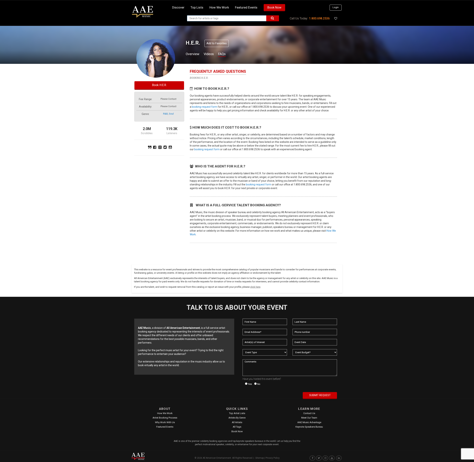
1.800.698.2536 (319, 18)
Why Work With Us (165, 422)
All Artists (237, 422)
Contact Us (309, 413)
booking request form (204, 106)
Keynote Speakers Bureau (309, 426)
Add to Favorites (216, 43)
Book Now (274, 7)
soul (171, 113)
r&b (165, 113)
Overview (192, 54)
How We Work (165, 413)
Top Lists (197, 7)
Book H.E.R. (159, 85)
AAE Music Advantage (309, 422)
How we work (219, 7)
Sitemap (259, 458)
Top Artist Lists (237, 413)
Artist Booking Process (165, 417)
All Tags (237, 426)
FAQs (222, 54)
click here (255, 286)
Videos (209, 54)
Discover (178, 7)
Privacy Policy (273, 458)
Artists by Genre (237, 417)
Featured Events (246, 7)
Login (336, 7)
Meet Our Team (309, 417)
